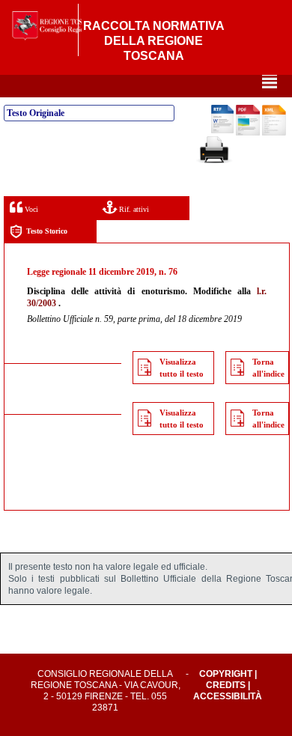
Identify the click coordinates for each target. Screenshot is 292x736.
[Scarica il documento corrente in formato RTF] (222, 130)
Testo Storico (46, 231)
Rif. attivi (133, 209)
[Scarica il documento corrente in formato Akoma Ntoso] (274, 132)
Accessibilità (227, 696)
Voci (30, 209)
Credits (226, 685)
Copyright (225, 674)
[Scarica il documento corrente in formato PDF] (248, 132)
